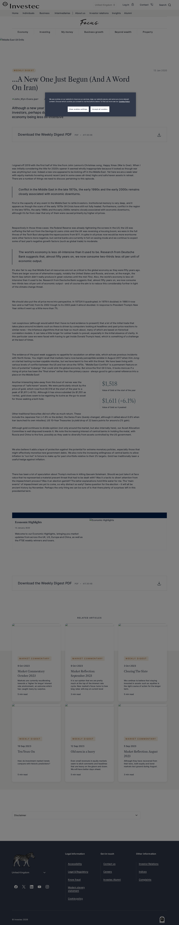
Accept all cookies (99, 109)
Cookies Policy (124, 101)
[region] (90, 104)
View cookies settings (78, 109)
